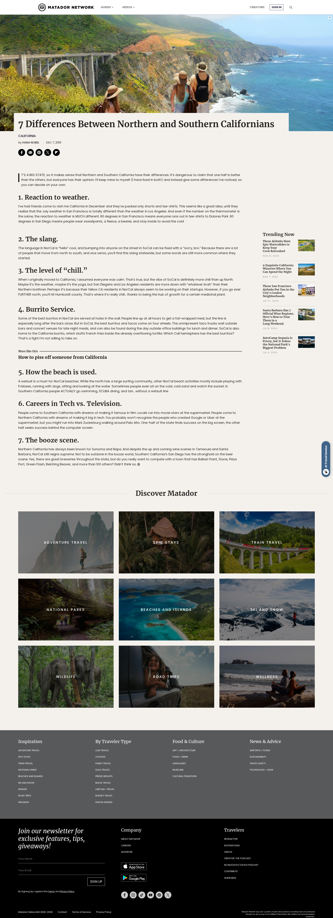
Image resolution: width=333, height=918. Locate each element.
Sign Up (201, 474)
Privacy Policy (187, 482)
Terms (171, 482)
